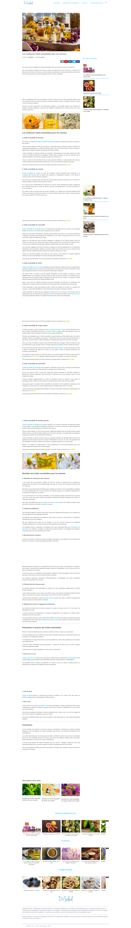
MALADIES (57, 3)
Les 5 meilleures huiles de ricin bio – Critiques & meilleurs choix (95, 199)
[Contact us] (62, 61)
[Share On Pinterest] (66, 61)
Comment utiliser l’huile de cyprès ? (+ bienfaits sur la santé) (96, 110)
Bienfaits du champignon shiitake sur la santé (91, 891)
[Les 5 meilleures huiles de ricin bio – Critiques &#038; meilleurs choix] (89, 190)
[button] (108, 821)
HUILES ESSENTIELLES (96, 3)
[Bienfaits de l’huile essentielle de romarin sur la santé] (89, 209)
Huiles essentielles (91, 58)
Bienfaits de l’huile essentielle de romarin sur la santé (95, 217)
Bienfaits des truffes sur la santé (31, 890)
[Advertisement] (51, 86)
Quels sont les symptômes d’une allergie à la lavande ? (71, 862)
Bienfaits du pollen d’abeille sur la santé (51, 862)
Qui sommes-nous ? (30, 926)
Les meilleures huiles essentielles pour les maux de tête (94, 75)
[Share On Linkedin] (70, 61)
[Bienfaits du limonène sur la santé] (89, 86)
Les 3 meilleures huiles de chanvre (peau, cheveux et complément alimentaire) (31, 863)
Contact (37, 926)
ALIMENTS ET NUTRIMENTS (71, 3)
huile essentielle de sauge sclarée (55, 329)
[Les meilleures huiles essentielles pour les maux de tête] (89, 67)
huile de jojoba (27, 695)
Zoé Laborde (41, 57)
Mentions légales (43, 926)
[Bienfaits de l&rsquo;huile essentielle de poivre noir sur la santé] (89, 227)
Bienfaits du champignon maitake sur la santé (71, 891)
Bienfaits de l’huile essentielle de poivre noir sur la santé (96, 235)
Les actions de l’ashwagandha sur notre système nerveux (90, 862)
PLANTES (84, 3)
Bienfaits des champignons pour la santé (51, 891)
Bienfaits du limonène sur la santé (92, 93)
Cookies (49, 926)
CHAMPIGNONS (65, 870)
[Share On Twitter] (74, 61)
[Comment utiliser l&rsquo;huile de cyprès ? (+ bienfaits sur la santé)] (89, 102)
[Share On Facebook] (78, 61)
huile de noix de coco (29, 657)
